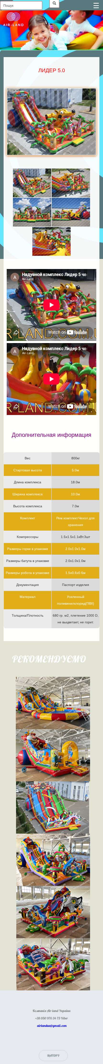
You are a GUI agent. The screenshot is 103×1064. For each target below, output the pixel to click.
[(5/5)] (51, 241)
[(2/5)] (71, 183)
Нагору (53, 1055)
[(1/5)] (32, 183)
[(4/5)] (71, 212)
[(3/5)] (32, 212)
